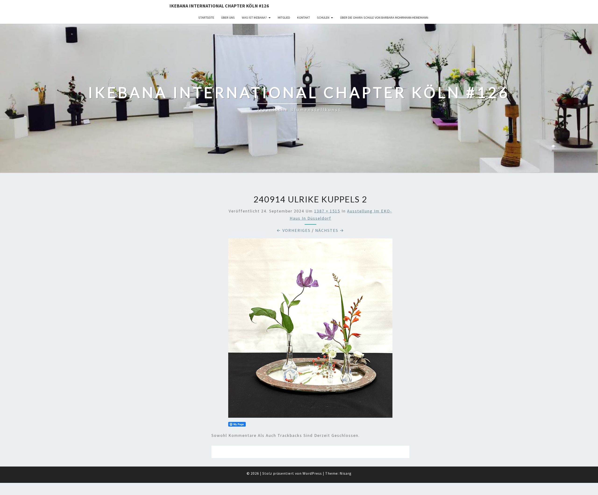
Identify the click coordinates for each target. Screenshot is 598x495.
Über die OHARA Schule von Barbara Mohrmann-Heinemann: (384, 17)
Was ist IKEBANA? (254, 17)
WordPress (312, 473)
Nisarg (346, 473)
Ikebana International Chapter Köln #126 (219, 6)
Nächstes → (329, 230)
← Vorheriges (293, 230)
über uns (228, 17)
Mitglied (284, 17)
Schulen (323, 17)
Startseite (206, 17)
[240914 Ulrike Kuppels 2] (310, 329)
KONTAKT (303, 17)
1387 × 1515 (327, 211)
